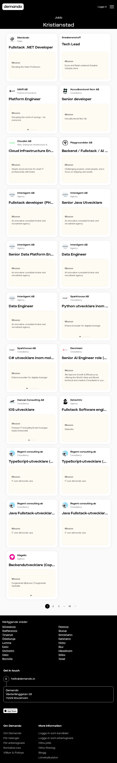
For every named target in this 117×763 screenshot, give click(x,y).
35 (69, 606)
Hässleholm (65, 650)
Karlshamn (64, 638)
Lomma (6, 642)
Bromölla (7, 658)
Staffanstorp (9, 630)
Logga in (102, 6)
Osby (5, 654)
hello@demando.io (23, 678)
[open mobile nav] (112, 7)
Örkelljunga (8, 638)
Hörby (62, 642)
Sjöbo (61, 654)
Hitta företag (47, 748)
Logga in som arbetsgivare (56, 738)
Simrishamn (65, 634)
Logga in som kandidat (53, 733)
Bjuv (60, 646)
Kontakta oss (12, 748)
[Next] (54, 116)
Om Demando (12, 733)
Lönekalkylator (48, 757)
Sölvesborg (9, 626)
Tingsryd (7, 634)
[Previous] (10, 116)
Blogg (42, 752)
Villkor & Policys (13, 752)
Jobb (58, 18)
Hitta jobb (45, 743)
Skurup (62, 630)
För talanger (11, 738)
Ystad (61, 658)
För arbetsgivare (14, 743)
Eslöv (5, 646)
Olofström (8, 650)
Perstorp (63, 626)
